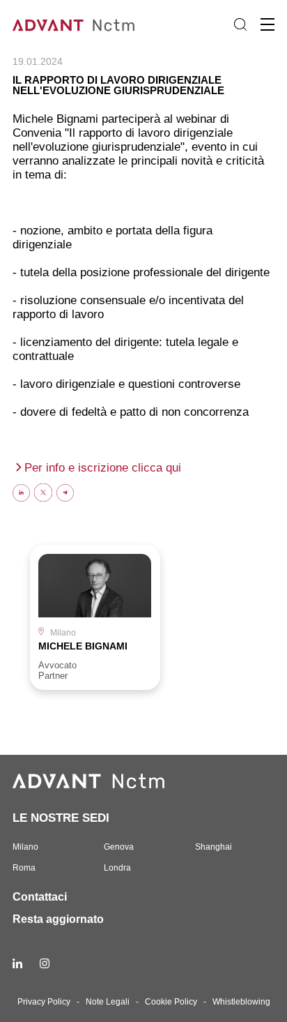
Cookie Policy (171, 1002)
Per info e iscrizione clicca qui (102, 467)
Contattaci (40, 897)
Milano (25, 847)
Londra (117, 868)
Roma (24, 868)
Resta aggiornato (58, 919)
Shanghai (213, 847)
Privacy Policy (43, 1002)
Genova (119, 847)
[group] (95, 617)
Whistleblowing (241, 1002)
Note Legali (108, 1002)
